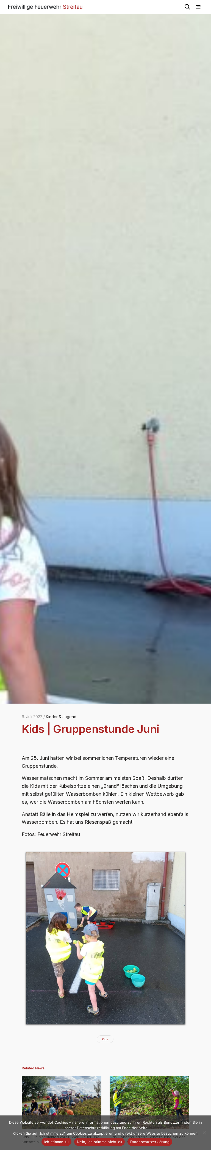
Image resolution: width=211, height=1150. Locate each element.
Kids (105, 1039)
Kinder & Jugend (61, 716)
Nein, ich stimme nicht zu (99, 1142)
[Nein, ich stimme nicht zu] (204, 1132)
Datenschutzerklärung (150, 1142)
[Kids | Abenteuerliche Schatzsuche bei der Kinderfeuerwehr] (149, 1102)
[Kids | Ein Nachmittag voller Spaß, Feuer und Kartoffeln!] (61, 1102)
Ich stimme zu (56, 1142)
